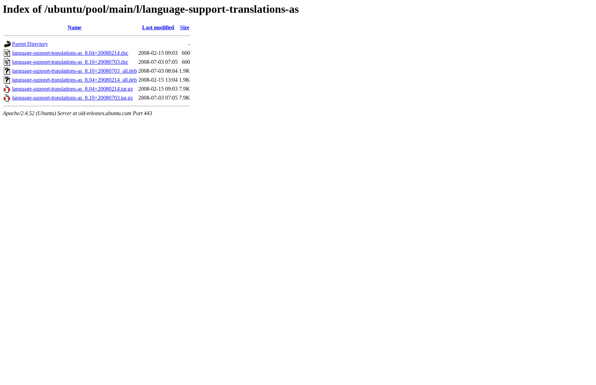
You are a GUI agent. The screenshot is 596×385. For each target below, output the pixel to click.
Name (74, 27)
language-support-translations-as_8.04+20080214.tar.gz (72, 89)
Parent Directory (30, 44)
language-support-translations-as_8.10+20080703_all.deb (74, 71)
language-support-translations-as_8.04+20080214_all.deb (74, 80)
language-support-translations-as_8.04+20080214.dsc (70, 53)
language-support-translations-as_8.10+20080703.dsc (70, 62)
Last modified (158, 27)
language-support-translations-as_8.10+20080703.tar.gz (72, 98)
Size (184, 27)
